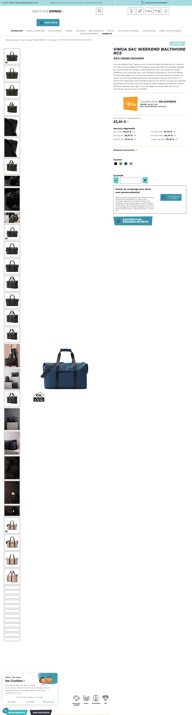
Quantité (118, 176)
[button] (5, 710)
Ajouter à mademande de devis (135, 220)
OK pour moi (48, 702)
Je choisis (30, 702)
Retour (177, 44)
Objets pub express (12, 40)
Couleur (117, 160)
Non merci (11, 702)
